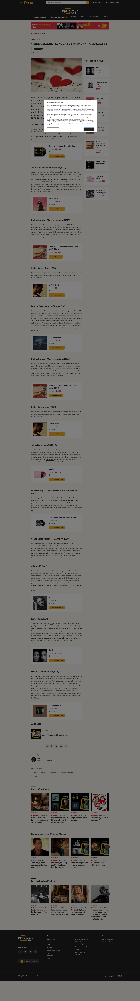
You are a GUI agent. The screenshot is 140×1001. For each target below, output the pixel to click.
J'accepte (89, 129)
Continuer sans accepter (90, 102)
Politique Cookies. (89, 117)
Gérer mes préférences (53, 129)
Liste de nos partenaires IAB (53, 124)
